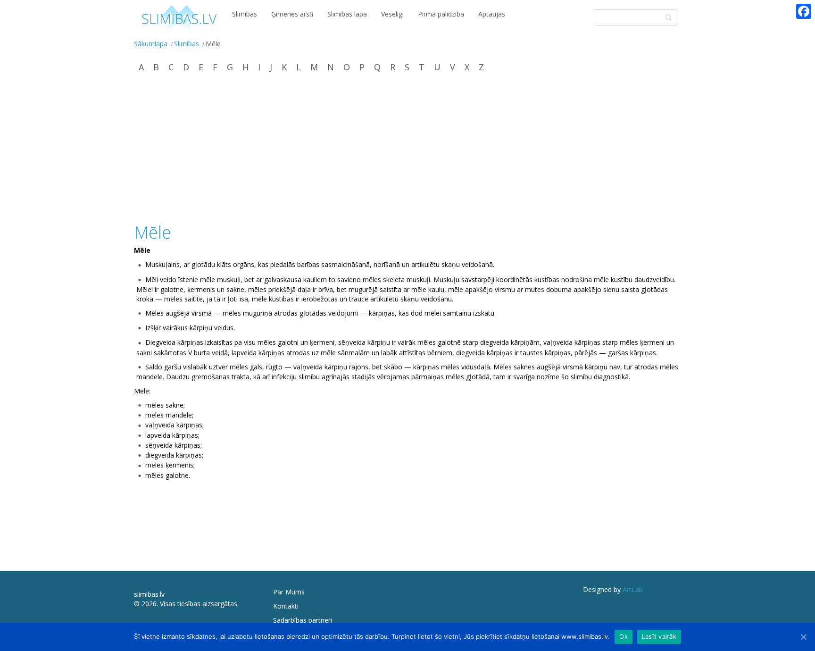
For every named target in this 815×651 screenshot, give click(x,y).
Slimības (186, 43)
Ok (623, 636)
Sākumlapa (150, 43)
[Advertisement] (407, 149)
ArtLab (633, 589)
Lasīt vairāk (659, 636)
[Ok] (803, 637)
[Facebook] (803, 11)
